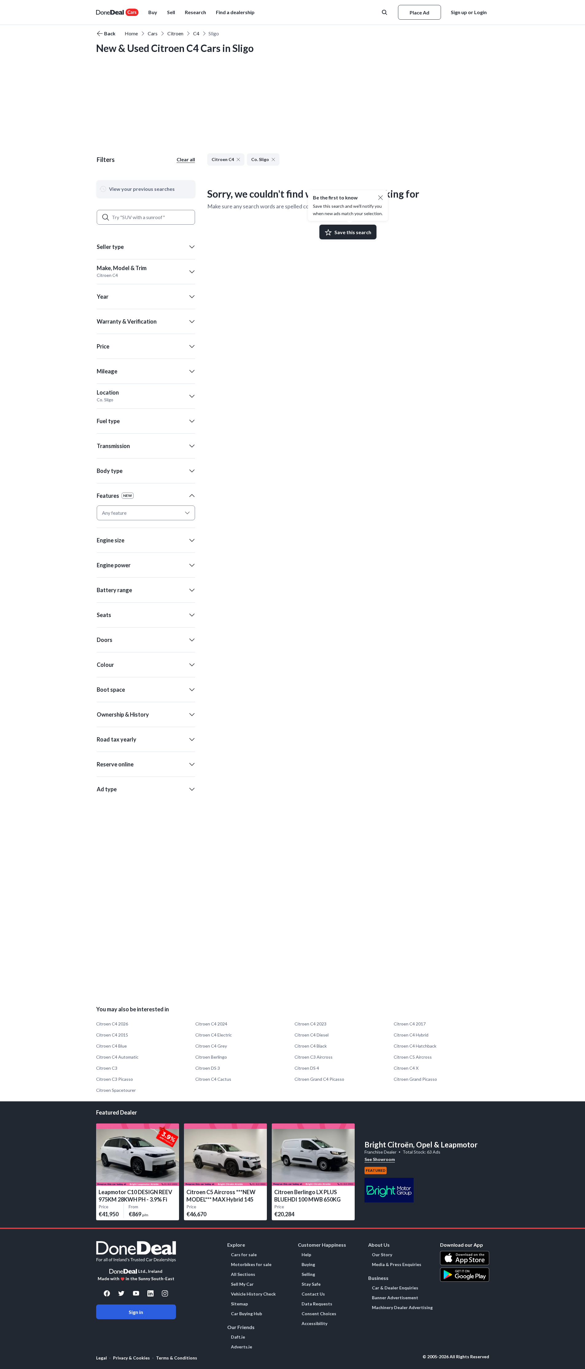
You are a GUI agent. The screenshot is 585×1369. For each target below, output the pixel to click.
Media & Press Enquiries (396, 1264)
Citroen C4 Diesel (311, 1034)
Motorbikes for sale (251, 1264)
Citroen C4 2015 (112, 1034)
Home (131, 33)
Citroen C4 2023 (310, 1023)
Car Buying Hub (246, 1313)
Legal (101, 1357)
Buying (308, 1264)
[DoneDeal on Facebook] (107, 1293)
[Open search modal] (385, 12)
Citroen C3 (106, 1068)
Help (306, 1254)
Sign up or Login (469, 12)
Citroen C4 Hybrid (411, 1034)
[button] (235, 12)
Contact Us (313, 1294)
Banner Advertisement (395, 1297)
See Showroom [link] (380, 1159)
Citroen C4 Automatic (117, 1057)
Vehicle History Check (253, 1294)
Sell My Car (242, 1284)
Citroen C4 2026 (112, 1023)
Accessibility (314, 1323)
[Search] (105, 217)
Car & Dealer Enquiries (395, 1287)
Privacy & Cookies (131, 1357)
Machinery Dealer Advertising (402, 1307)
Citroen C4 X (406, 1068)
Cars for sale (244, 1254)
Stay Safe (311, 1284)
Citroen (175, 33)
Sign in (136, 1312)
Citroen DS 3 (207, 1068)
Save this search (352, 232)
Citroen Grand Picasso (415, 1079)
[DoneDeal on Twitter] (121, 1293)
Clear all (186, 159)
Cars (153, 33)
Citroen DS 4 (306, 1068)
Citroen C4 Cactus (213, 1079)
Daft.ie (238, 1337)
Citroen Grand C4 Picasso (319, 1079)
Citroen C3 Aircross (313, 1057)
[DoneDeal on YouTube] (136, 1293)
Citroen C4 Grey (211, 1045)
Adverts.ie (241, 1346)
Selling (308, 1274)
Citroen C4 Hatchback (415, 1045)
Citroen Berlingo (211, 1057)
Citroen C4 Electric (213, 1034)
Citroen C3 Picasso (114, 1079)
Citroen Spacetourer (116, 1090)
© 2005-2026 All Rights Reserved (456, 1356)
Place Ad (419, 12)
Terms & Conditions (176, 1357)
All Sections (243, 1274)
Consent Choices (319, 1313)
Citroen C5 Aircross (413, 1057)
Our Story (382, 1254)
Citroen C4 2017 (410, 1023)
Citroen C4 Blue (111, 1045)
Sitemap (239, 1303)
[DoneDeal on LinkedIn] (150, 1293)
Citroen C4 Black (310, 1045)
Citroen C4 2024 (211, 1023)
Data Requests (317, 1303)
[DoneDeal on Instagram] (165, 1293)
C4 (196, 33)
